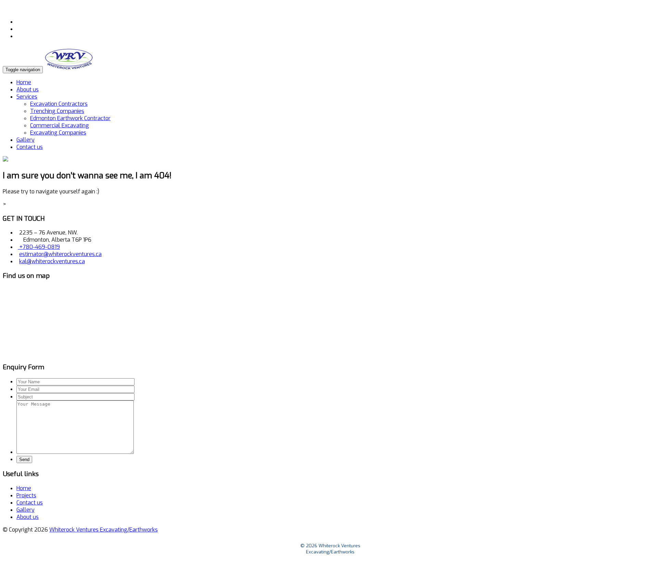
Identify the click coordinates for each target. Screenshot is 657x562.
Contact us (29, 147)
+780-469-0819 (39, 247)
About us (27, 89)
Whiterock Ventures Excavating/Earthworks (103, 529)
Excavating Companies (58, 132)
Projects (26, 495)
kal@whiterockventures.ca (52, 261)
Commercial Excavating (59, 125)
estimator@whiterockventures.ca (60, 254)
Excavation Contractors (59, 103)
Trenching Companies (57, 111)
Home (23, 82)
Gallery (25, 139)
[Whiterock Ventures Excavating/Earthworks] (68, 69)
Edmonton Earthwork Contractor (70, 118)
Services (26, 96)
